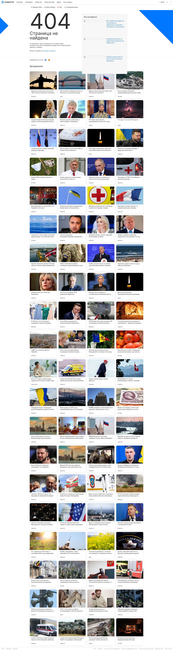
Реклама (15, 648)
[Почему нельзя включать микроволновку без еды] (129, 631)
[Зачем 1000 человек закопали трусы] (43, 171)
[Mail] (2, 2)
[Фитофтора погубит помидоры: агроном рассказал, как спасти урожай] (129, 343)
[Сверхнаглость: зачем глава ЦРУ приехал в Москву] (43, 142)
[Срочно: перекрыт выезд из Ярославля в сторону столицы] (43, 516)
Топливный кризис (72, 7)
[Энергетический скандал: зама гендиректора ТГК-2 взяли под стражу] (100, 459)
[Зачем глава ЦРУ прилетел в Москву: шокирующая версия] (129, 545)
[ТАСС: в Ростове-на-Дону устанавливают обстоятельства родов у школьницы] (72, 603)
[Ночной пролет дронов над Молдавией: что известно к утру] (100, 343)
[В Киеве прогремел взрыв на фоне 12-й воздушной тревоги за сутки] (43, 603)
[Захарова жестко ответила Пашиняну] (43, 286)
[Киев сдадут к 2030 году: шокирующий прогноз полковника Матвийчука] (72, 401)
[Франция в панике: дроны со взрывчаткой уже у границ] (129, 199)
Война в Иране (50, 7)
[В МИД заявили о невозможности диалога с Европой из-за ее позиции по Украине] (100, 401)
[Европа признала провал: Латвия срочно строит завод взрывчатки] (43, 257)
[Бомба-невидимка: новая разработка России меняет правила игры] (72, 545)
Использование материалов (146, 648)
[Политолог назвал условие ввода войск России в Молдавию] (72, 487)
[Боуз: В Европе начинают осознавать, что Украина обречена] (43, 459)
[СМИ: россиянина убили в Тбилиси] (43, 343)
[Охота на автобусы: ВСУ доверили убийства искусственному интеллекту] (72, 286)
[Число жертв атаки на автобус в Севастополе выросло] (72, 142)
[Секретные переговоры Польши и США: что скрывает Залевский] (72, 631)
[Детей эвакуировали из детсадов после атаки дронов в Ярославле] (72, 430)
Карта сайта (168, 648)
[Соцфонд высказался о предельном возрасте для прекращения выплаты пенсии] (100, 603)
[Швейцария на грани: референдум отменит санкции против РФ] (129, 372)
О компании (8, 648)
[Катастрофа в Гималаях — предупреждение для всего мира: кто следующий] (129, 84)
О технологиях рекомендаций (111, 648)
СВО (60, 7)
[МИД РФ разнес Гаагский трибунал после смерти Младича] (100, 430)
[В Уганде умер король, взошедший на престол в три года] (100, 113)
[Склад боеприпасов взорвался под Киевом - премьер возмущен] (129, 315)
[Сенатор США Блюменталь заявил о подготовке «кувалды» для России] (72, 516)
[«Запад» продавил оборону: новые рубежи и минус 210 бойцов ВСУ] (129, 603)
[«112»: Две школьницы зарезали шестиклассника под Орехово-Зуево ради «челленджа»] (100, 142)
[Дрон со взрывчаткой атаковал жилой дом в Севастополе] (100, 516)
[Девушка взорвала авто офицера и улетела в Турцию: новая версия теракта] (100, 199)
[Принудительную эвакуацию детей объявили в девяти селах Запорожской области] (43, 401)
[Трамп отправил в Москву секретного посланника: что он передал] (129, 228)
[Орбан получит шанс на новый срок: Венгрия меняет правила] (100, 257)
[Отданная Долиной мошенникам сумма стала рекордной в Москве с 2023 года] (43, 113)
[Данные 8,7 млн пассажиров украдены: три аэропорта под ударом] (72, 459)
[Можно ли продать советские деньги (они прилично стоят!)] (129, 401)
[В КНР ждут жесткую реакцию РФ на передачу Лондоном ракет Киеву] (100, 315)
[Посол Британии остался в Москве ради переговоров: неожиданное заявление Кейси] (43, 430)
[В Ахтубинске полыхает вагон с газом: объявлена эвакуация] (129, 574)
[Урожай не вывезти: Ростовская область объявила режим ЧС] (129, 430)
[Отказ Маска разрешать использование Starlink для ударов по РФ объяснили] (72, 315)
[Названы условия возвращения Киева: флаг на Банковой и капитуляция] (72, 199)
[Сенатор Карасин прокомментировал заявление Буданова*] (72, 228)
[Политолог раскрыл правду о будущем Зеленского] (129, 142)
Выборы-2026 (37, 7)
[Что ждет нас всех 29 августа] (129, 113)
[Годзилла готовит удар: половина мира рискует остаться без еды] (43, 228)
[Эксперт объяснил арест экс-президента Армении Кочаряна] (43, 487)
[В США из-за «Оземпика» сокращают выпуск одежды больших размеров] (43, 315)
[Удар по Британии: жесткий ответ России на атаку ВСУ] (100, 84)
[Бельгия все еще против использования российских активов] (43, 574)
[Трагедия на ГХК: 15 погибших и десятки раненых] (129, 171)
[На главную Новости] (9, 2)
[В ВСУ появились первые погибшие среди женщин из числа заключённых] (72, 257)
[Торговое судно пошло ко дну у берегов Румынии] (129, 257)
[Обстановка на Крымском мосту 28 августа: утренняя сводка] (72, 84)
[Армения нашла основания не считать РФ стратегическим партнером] (100, 171)
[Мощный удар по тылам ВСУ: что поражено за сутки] (43, 199)
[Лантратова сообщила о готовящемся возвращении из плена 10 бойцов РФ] (100, 286)
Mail (3, 648)
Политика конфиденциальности (129, 648)
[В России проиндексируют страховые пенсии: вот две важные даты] (72, 343)
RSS (95, 648)
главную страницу (49, 51)
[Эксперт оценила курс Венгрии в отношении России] (129, 516)
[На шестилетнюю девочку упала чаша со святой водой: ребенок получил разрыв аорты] (43, 631)
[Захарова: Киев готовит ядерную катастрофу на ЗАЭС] (100, 228)
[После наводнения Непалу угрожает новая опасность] (100, 631)
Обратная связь (159, 648)
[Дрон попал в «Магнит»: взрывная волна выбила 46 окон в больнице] (100, 487)
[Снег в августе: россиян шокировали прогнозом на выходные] (72, 574)
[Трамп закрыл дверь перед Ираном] (100, 372)
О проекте (100, 648)
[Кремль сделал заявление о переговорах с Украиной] (72, 113)
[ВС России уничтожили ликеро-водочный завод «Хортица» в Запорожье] (129, 487)
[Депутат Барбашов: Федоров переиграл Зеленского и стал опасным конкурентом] (129, 459)
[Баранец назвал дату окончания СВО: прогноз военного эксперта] (43, 84)
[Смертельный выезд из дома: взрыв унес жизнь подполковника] (72, 372)
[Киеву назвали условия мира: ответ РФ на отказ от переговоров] (72, 171)
